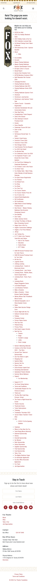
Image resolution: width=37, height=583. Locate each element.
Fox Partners (18, 180)
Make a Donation (19, 290)
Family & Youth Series (21, 138)
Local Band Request (20, 285)
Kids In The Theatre (23, 240)
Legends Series (19, 262)
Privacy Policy (19, 327)
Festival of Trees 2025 (21, 143)
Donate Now (3, 2)
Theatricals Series (20, 406)
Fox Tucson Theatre (20, 190)
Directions (5, 560)
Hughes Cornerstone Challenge (23, 227)
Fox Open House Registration (23, 177)
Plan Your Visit (19, 322)
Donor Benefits (19, 125)
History (17, 436)
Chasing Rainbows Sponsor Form (24, 92)
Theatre (20, 333)
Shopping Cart (18, 359)
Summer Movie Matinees (22, 374)
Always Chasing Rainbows (22, 62)
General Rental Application (22, 197)
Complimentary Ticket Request (23, 114)
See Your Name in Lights (21, 357)
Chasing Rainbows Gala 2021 (23, 86)
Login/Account (16, 2)
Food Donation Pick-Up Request (24, 147)
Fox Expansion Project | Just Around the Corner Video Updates (23, 158)
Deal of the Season (20, 116)
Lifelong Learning (19, 264)
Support (17, 376)
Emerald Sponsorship (20, 438)
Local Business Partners (21, 288)
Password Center (19, 318)
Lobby (20, 340)
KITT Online (21, 247)
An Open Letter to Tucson (22, 69)
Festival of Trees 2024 (21, 140)
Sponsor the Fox (19, 363)
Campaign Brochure (20, 82)
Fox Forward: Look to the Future (24, 166)
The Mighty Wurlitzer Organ (22, 455)
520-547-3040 (20, 532)
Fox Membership (23, 378)
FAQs (19, 54)
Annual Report (18, 71)
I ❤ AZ (16, 232)
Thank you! (18, 393)
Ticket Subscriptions (20, 408)
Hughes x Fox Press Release (23, 230)
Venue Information (20, 444)
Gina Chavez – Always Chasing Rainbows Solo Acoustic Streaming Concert (23, 210)
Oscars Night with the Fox (22, 312)
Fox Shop (17, 184)
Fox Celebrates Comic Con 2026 (24, 153)
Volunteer (17, 427)
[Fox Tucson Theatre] (18, 8)
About (16, 52)
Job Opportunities (30, 2)
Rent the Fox (18, 331)
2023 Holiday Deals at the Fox (23, 39)
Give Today (18, 217)
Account (17, 60)
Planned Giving (19, 325)
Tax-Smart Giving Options (22, 384)
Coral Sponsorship (20, 451)
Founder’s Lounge (23, 338)
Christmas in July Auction (22, 97)
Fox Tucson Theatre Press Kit (23, 193)
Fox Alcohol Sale (19, 151)
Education (21, 243)
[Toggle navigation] (33, 8)
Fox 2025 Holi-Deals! (20, 149)
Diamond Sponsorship (21, 433)
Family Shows (22, 245)
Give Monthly (18, 214)
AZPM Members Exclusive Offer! (24, 75)
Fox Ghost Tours (19, 169)
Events (16, 132)
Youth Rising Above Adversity (23, 431)
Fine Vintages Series (20, 145)
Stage (19, 336)
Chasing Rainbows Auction (22, 84)
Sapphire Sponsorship (21, 447)
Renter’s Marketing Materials (23, 346)
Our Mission (18, 440)
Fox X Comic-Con (19, 195)
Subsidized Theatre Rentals (22, 372)
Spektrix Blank (19, 361)
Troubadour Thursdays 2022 (22, 412)
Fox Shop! (17, 186)
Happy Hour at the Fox (21, 225)
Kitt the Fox (18, 259)
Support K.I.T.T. (19, 382)
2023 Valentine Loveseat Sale (23, 41)
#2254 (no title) (19, 32)
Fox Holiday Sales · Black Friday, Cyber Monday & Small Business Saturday (24, 173)
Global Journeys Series (21, 219)
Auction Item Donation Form (22, 73)
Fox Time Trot (19, 188)
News (16, 305)
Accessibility (18, 58)
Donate (17, 123)
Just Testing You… (20, 234)
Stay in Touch (18, 365)
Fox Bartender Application (22, 457)
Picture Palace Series (21, 320)
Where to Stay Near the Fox (22, 429)
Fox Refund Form (19, 182)
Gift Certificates (19, 199)
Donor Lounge (22, 342)
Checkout (17, 95)
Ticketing (17, 410)
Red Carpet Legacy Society (22, 329)
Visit (16, 419)
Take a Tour (18, 453)
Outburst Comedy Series (21, 314)
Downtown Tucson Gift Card (22, 127)
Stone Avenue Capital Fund (22, 367)
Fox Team (17, 464)
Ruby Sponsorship (20, 442)
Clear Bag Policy (19, 112)
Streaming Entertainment (21, 370)
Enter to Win (18, 129)
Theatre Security (19, 404)
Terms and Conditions (21, 386)
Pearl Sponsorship (20, 449)
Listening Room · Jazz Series (23, 270)
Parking (17, 316)
